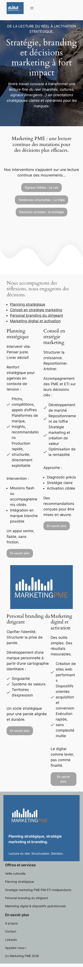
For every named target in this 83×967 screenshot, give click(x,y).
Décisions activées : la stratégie (41, 212)
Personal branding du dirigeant (36, 315)
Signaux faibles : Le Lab (41, 187)
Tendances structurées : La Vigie (41, 200)
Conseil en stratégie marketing (36, 310)
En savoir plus (20, 553)
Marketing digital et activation (35, 321)
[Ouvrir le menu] (31, 8)
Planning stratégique (27, 304)
